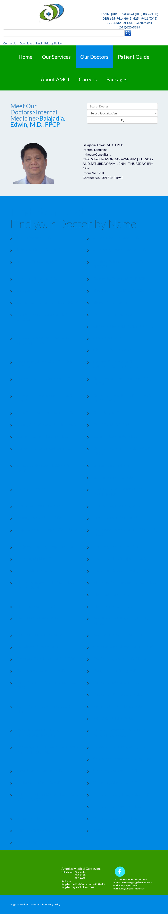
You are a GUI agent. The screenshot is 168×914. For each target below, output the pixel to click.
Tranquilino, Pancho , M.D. (117, 806)
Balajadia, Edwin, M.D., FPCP (119, 278)
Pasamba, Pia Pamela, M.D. (117, 694)
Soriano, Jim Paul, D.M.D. (38, 782)
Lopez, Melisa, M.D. (34, 570)
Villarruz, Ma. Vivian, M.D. (40, 818)
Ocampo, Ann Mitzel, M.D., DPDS (123, 646)
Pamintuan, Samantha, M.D (40, 670)
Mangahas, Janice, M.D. (37, 617)
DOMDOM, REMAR (111, 424)
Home (25, 57)
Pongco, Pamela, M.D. (113, 717)
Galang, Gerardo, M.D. (113, 477)
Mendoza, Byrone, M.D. (37, 646)
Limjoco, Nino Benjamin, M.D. (120, 558)
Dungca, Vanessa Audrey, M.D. (43, 448)
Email (40, 43)
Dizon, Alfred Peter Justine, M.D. (46, 424)
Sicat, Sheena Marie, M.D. (39, 770)
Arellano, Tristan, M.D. (36, 278)
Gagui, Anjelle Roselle (113, 465)
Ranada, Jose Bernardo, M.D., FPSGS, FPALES (37, 732)
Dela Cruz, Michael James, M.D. (44, 412)
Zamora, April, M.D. (33, 841)
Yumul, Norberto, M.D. (36, 829)
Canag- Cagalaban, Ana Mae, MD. (123, 325)
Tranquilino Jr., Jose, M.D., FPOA (122, 794)
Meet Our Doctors (23, 109)
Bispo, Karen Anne (110, 302)
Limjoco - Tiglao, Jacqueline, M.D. (47, 546)
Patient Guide (133, 57)
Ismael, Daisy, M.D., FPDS (39, 517)
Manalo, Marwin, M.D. (113, 605)
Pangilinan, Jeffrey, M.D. (115, 670)
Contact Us (11, 43)
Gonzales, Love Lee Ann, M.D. (43, 505)
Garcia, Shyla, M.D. (33, 488)
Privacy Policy (53, 43)
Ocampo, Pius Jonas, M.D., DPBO (46, 658)
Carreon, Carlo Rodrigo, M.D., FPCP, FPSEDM (43, 340)
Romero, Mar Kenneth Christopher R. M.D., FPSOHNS (48, 749)
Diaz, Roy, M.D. (106, 412)
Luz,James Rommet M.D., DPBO (122, 570)
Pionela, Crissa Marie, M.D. (117, 706)
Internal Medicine (33, 115)
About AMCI (55, 79)
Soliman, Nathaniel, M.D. (115, 770)
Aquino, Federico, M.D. (37, 261)
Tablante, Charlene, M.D (115, 782)
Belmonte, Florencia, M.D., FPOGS (47, 302)
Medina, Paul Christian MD (41, 634)
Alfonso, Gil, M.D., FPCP (38, 249)
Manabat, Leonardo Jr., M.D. (118, 594)
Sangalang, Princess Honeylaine (122, 758)
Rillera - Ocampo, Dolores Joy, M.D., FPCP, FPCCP (120, 732)
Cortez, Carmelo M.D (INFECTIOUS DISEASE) (115, 364)
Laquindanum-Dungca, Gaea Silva (46, 529)
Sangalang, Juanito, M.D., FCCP (121, 746)
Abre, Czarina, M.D (33, 237)
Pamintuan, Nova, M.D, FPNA (119, 658)
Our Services (56, 57)
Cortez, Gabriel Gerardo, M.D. (43, 378)
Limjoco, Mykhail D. (34, 558)
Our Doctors (94, 57)
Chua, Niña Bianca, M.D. (114, 349)
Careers (88, 79)
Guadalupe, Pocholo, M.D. (116, 505)
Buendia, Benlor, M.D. (112, 314)
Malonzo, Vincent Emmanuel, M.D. (124, 582)
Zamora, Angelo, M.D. (112, 829)
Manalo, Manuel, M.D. (36, 605)
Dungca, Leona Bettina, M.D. (42, 436)
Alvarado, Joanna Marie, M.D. (119, 249)
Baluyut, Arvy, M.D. (33, 290)
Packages (116, 79)
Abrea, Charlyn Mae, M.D (116, 237)
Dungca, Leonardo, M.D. (115, 436)
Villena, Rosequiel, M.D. (115, 818)
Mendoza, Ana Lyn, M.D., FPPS (120, 634)
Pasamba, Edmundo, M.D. (116, 682)
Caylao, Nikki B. (107, 337)
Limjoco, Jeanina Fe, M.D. (116, 546)
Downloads (27, 43)
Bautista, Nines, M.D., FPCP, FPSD (124, 290)
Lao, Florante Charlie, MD (117, 517)
